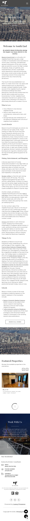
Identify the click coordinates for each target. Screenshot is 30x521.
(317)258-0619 (8, 470)
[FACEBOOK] (11, 499)
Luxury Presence (19, 504)
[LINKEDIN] (15, 499)
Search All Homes (15, 322)
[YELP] (18, 499)
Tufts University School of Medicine (14, 309)
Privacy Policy (22, 511)
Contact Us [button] (15, 445)
